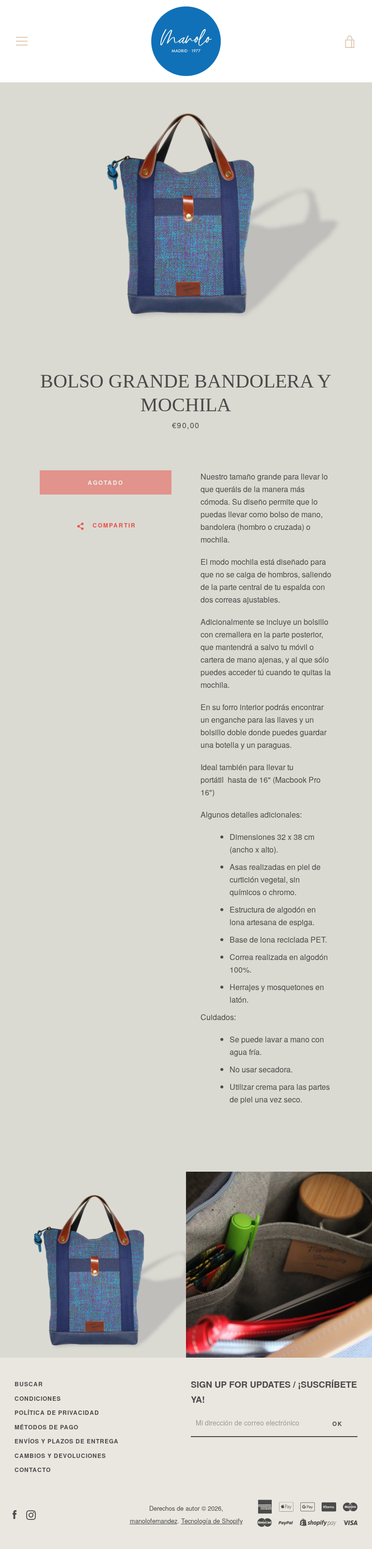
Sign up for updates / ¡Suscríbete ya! (274, 1392)
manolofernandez (153, 1520)
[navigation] (22, 41)
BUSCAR (29, 1383)
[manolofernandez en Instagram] (31, 1513)
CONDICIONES (38, 1398)
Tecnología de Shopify (212, 1520)
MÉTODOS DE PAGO (46, 1427)
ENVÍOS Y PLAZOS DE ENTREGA (67, 1441)
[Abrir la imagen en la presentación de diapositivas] (186, 206)
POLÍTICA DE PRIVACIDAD (57, 1412)
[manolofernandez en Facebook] (14, 1513)
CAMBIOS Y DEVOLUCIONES (60, 1455)
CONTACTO (33, 1469)
